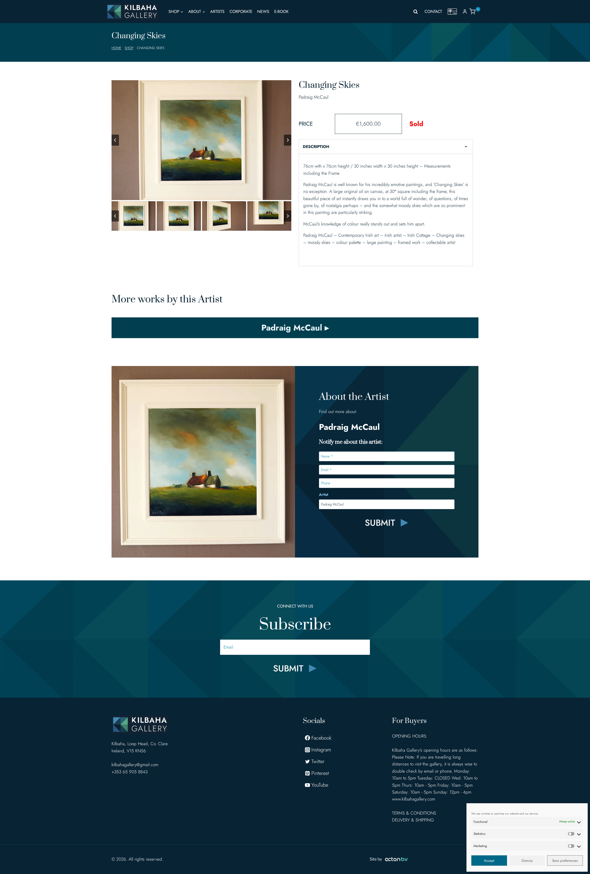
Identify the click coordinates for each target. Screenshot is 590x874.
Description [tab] (316, 146)
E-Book (281, 12)
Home (116, 47)
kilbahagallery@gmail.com (135, 765)
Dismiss (527, 860)
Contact (433, 12)
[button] (134, 216)
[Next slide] (287, 140)
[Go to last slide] (115, 140)
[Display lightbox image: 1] (201, 140)
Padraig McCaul (313, 97)
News (263, 12)
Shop (129, 47)
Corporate (241, 12)
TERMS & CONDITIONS (414, 813)
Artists (217, 12)
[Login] (464, 11)
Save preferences (565, 860)
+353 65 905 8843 (130, 772)
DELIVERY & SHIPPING (413, 820)
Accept (489, 860)
